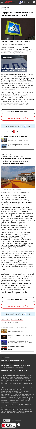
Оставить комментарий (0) (18, 118)
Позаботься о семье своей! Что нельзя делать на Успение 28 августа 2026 (20, 330)
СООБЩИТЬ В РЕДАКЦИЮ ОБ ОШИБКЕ (14, 370)
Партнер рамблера (16, 420)
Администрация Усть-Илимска (11, 189)
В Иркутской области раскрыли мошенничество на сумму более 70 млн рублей (19, 348)
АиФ (29, 41)
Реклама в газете (7, 363)
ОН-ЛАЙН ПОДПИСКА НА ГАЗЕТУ (12, 368)
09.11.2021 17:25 (5, 7)
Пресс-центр (25, 365)
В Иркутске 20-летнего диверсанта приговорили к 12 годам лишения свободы (20, 341)
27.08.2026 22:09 (6, 154)
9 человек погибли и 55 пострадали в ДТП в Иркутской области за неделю (20, 145)
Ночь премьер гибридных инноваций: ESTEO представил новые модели (20, 336)
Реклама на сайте (17, 360)
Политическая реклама (10, 365)
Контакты (5, 360)
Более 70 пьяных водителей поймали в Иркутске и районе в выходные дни (19, 139)
